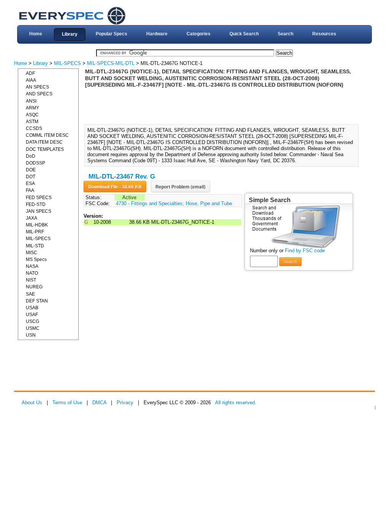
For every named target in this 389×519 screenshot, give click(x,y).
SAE (30, 294)
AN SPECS (37, 87)
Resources (324, 33)
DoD (30, 156)
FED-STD (36, 204)
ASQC (32, 114)
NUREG (34, 287)
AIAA (31, 80)
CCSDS (34, 128)
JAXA (31, 218)
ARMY (32, 108)
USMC (33, 328)
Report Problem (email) (180, 186)
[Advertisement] (223, 106)
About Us (32, 402)
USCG (32, 321)
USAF (32, 314)
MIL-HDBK (37, 225)
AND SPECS (39, 94)
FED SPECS (39, 197)
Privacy (125, 402)
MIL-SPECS (67, 63)
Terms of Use (67, 402)
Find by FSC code (305, 250)
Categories (198, 33)
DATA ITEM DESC (44, 142)
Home (35, 33)
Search (285, 33)
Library (69, 34)
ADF (30, 73)
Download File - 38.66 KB (115, 186)
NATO (32, 273)
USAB (32, 307)
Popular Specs (111, 33)
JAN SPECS (38, 211)
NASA (32, 266)
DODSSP (35, 163)
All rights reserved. (235, 402)
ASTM (32, 121)
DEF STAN (37, 301)
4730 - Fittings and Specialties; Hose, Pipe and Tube (174, 203)
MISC (31, 252)
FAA (30, 190)
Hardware (157, 33)
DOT (30, 176)
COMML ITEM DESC (47, 135)
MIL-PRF (35, 231)
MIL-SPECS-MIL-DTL (110, 63)
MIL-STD (35, 245)
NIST (31, 280)
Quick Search (244, 33)
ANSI (31, 101)
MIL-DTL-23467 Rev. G (122, 176)
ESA (30, 183)
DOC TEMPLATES (45, 149)
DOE (31, 169)
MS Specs (36, 259)
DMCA (99, 402)
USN (31, 335)
